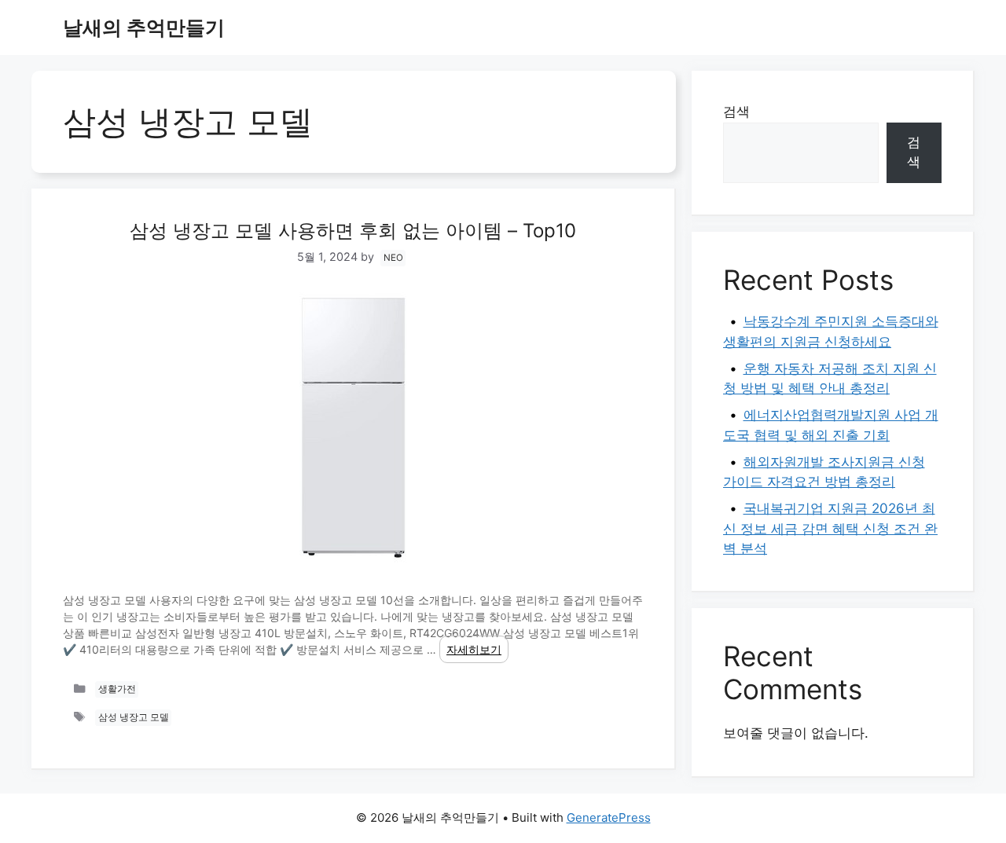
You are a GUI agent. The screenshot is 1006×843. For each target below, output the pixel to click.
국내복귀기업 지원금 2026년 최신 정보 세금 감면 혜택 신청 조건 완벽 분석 (830, 528)
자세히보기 (473, 649)
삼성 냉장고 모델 (133, 718)
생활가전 (117, 689)
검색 (736, 111)
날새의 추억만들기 (144, 27)
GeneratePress (609, 817)
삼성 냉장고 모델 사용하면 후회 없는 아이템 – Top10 (353, 230)
